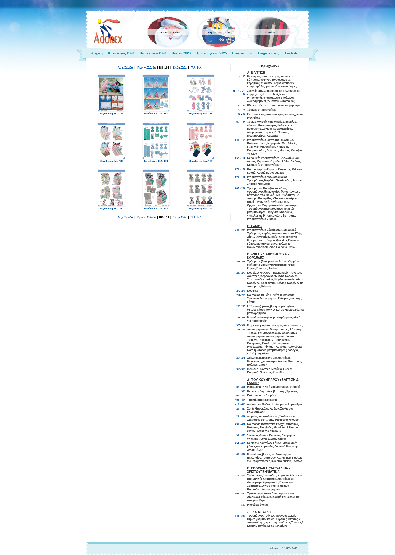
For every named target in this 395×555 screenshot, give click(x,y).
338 (243, 325)
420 (237, 408)
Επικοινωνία (242, 53)
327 (238, 325)
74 (243, 91)
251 (238, 272)
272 (238, 290)
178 (243, 169)
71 (239, 91)
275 (243, 290)
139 (243, 122)
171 (237, 169)
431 (237, 424)
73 (244, 105)
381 (243, 369)
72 (239, 105)
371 (238, 369)
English (291, 53)
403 (243, 395)
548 (237, 515)
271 (243, 272)
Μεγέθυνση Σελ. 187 (156, 113)
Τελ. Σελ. (196, 67)
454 (237, 443)
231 (243, 230)
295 (243, 306)
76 (244, 94)
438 (243, 424)
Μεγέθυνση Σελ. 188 (200, 113)
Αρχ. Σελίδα (125, 67)
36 (234, 91)
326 (243, 317)
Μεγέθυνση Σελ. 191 (200, 161)
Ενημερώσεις (268, 53)
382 (237, 387)
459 (243, 443)
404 (237, 400)
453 (243, 435)
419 (243, 404)
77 (239, 109)
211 (237, 230)
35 (244, 76)
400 (237, 395)
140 (237, 140)
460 (237, 454)
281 (243, 295)
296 (238, 317)
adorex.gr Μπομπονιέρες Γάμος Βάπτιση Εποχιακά (108, 31)
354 (243, 329)
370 (243, 358)
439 (237, 435)
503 (243, 475)
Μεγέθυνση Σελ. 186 (111, 113)
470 (243, 454)
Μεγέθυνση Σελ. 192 (111, 208)
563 (243, 515)
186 (243, 177)
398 (243, 387)
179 (237, 177)
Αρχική (97, 53)
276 (238, 295)
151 (243, 140)
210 (243, 188)
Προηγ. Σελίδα (146, 67)
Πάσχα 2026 (181, 53)
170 (243, 158)
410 (237, 404)
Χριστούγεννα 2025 (211, 53)
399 (243, 391)
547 (243, 493)
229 (238, 261)
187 (237, 188)
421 (243, 408)
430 (243, 416)
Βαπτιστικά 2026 (153, 53)
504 (237, 493)
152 (237, 158)
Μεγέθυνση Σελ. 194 (200, 208)
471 (237, 475)
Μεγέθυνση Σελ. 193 (156, 208)
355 (238, 358)
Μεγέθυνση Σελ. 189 (111, 161)
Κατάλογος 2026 (121, 53)
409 (243, 400)
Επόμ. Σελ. (180, 67)
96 (244, 114)
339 (238, 329)
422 (237, 416)
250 (243, 261)
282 (238, 306)
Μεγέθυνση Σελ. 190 (156, 161)
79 (244, 109)
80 (239, 114)
